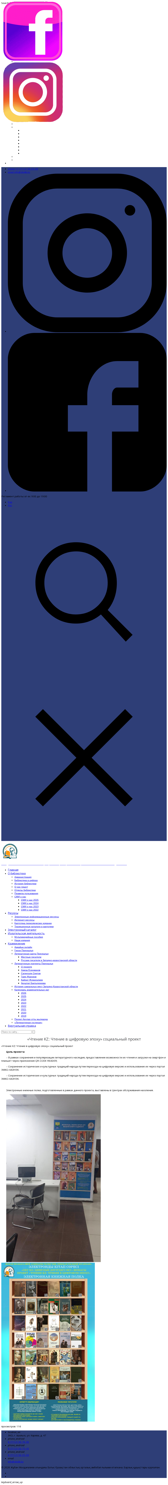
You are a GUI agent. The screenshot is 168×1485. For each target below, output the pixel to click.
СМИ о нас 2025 (30, 900)
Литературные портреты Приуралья (33, 963)
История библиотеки (25, 883)
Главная (13, 870)
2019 (24, 153)
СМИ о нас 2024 (30, 903)
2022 (24, 143)
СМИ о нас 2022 (30, 909)
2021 (24, 146)
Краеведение (16, 943)
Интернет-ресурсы (24, 920)
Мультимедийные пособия (28, 937)
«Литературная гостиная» (29, 159)
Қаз (10, 502)
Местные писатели (31, 957)
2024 (24, 136)
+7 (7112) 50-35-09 (23, 168)
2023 (24, 140)
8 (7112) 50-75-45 (18, 1448)
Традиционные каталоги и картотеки (34, 926)
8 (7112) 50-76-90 (18, 1442)
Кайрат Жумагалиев (32, 980)
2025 (24, 133)
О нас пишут (21, 887)
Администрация (23, 877)
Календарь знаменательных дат (33, 127)
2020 (24, 150)
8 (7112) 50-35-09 (18, 1455)
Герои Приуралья (23, 950)
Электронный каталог (22, 930)
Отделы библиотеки (25, 890)
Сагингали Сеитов (31, 973)
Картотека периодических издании (33, 923)
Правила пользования (26, 893)
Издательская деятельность (26, 933)
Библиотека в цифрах (26, 880)
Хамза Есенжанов (30, 970)
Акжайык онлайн (23, 947)
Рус (10, 505)
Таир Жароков (28, 976)
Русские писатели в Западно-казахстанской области (49, 960)
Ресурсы (13, 913)
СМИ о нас (20, 896)
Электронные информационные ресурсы (36, 916)
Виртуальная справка (20, 163)
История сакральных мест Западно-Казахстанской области (49, 123)
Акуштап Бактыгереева (33, 983)
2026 (24, 130)
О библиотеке (17, 873)
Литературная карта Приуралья (31, 953)
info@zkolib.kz (19, 172)
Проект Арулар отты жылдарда (33, 156)
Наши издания (22, 940)
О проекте (26, 966)
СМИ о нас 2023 (30, 906)
